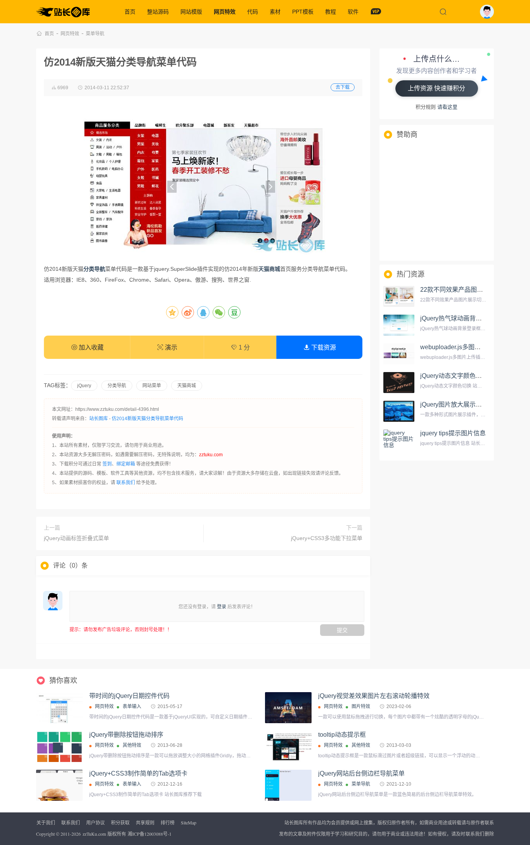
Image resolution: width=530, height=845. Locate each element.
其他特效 (132, 745)
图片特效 (361, 706)
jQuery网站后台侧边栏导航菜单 (361, 773)
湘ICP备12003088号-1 (149, 834)
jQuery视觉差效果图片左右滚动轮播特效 (374, 696)
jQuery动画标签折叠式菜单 (76, 538)
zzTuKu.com (94, 834)
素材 (275, 12)
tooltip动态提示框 (342, 734)
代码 (252, 12)
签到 (107, 464)
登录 (221, 607)
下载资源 (323, 347)
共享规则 (145, 822)
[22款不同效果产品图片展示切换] (398, 296)
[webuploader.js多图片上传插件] (398, 353)
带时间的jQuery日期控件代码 (129, 696)
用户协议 (95, 822)
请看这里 (447, 107)
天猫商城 (186, 385)
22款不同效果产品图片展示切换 (464, 289)
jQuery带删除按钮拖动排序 (126, 734)
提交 (342, 630)
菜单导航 (95, 33)
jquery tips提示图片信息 (453, 433)
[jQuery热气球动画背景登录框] (398, 325)
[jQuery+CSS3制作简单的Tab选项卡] (59, 787)
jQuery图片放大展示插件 (454, 404)
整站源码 (158, 12)
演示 (170, 347)
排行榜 (168, 822)
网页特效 (225, 12)
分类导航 (116, 385)
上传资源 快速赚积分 (436, 88)
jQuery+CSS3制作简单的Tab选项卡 (138, 773)
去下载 (343, 87)
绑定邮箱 (125, 464)
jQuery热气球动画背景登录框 (460, 318)
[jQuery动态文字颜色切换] (398, 382)
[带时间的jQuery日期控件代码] (59, 711)
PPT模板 (302, 12)
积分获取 (120, 822)
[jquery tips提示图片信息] (398, 439)
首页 (130, 12)
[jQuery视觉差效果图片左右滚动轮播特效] (288, 708)
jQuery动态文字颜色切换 (454, 375)
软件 (353, 12)
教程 (330, 12)
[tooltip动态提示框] (288, 746)
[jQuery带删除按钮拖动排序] (59, 748)
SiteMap (188, 822)
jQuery (84, 385)
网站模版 (191, 12)
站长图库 (98, 418)
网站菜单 (151, 385)
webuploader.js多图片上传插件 (463, 347)
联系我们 (125, 482)
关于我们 (45, 822)
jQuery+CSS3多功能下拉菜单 (326, 538)
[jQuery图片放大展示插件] (398, 411)
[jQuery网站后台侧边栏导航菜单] (288, 785)
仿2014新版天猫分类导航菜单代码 (147, 418)
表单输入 (132, 706)
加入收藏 (90, 347)
